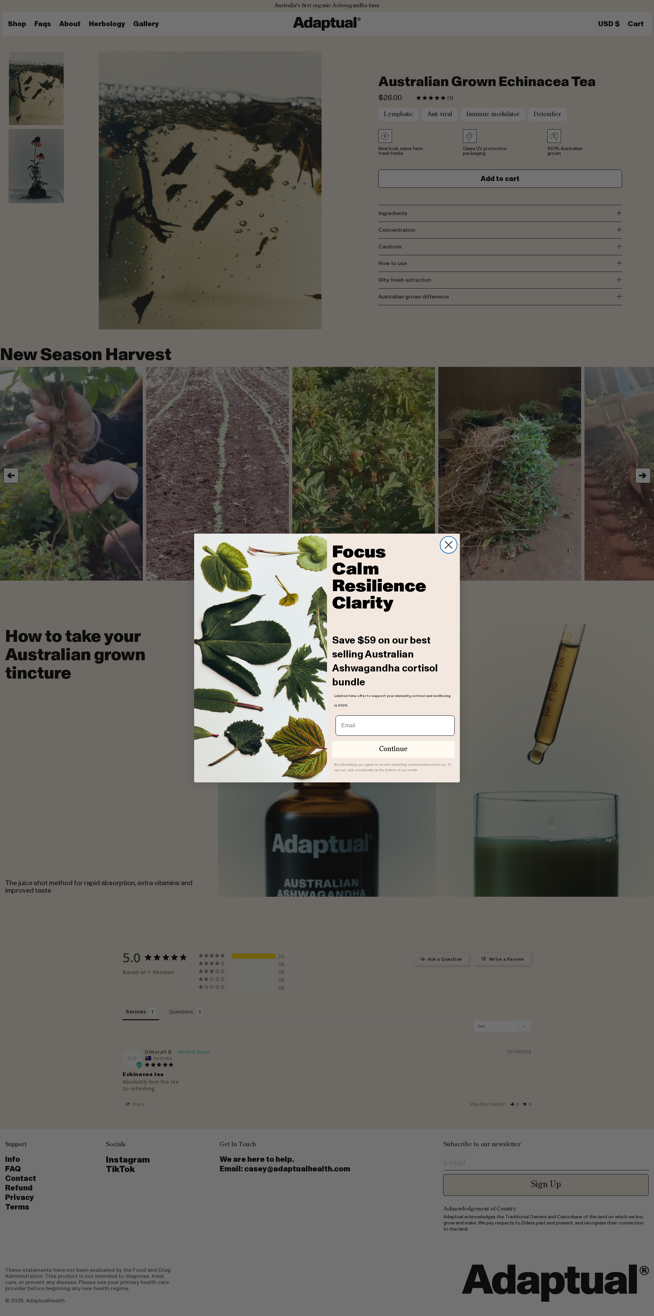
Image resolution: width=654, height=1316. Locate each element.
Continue (393, 749)
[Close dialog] (448, 544)
